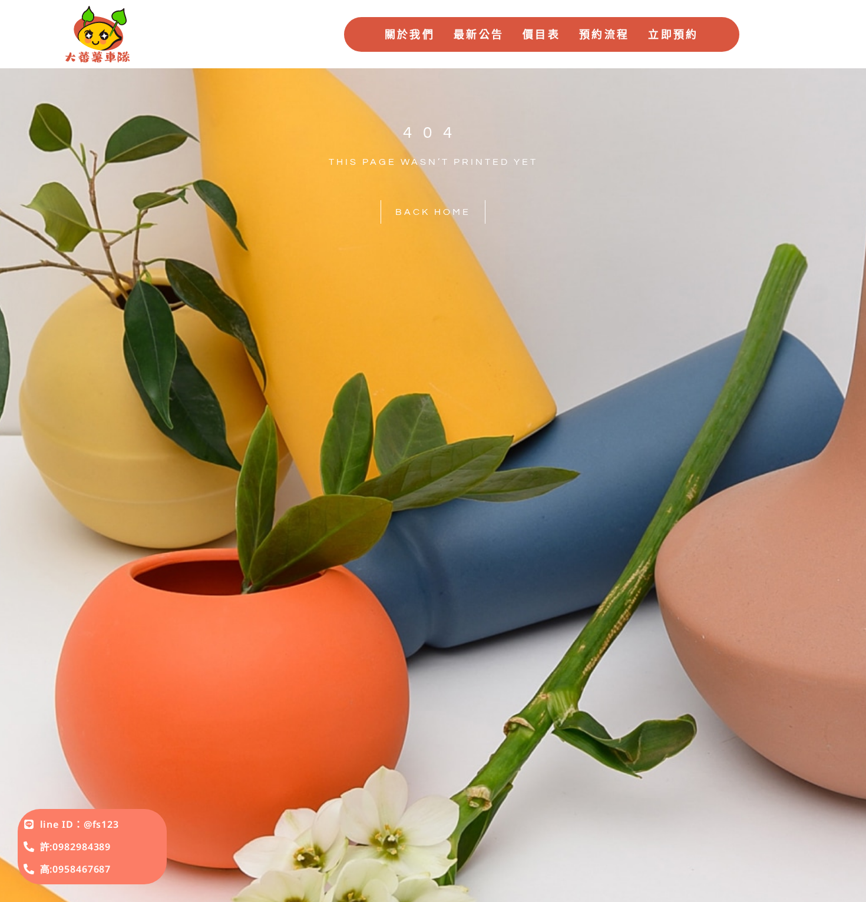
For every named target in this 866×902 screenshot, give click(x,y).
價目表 (541, 34)
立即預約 (673, 34)
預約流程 (604, 34)
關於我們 (410, 34)
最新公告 (479, 34)
